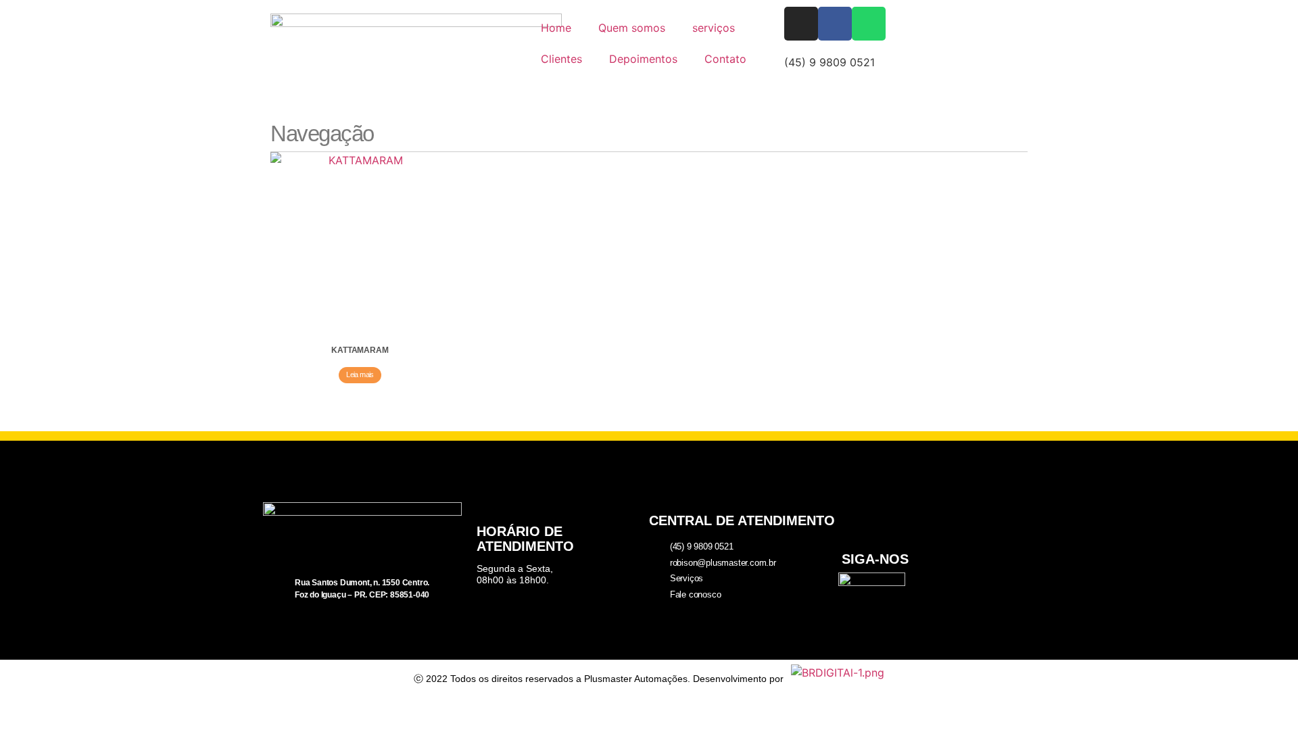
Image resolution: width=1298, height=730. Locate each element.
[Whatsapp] (869, 24)
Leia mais (360, 374)
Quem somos (631, 27)
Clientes (561, 59)
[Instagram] (801, 24)
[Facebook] (835, 24)
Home (556, 27)
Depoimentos (643, 59)
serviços (713, 27)
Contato (725, 59)
